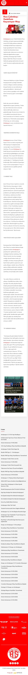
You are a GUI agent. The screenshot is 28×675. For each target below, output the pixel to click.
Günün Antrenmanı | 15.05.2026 (9, 531)
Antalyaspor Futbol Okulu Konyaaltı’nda (11, 465)
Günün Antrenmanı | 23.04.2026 (9, 593)
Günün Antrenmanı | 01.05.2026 (9, 571)
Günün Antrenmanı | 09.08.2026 (9, 474)
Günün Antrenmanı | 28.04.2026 (9, 580)
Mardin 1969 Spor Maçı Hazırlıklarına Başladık (12, 471)
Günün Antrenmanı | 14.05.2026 (9, 534)
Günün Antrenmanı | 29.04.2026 (9, 577)
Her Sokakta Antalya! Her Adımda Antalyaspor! (13, 499)
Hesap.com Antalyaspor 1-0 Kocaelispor (11, 524)
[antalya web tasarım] (9, 673)
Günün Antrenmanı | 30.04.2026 (9, 574)
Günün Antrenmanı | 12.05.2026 (9, 540)
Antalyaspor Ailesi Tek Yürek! (8, 505)
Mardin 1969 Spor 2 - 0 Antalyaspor (10, 452)
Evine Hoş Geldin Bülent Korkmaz (9, 502)
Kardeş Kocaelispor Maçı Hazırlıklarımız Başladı (13, 544)
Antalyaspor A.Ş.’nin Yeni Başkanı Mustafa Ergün (13, 511)
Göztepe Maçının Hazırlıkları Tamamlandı (11, 590)
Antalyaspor (6, 39)
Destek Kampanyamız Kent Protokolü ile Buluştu (13, 489)
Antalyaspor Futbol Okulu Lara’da (9, 458)
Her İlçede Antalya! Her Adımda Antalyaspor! (12, 495)
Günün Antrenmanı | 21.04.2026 (9, 600)
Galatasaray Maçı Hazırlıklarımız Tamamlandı (12, 550)
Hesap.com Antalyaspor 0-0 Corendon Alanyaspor (14, 563)
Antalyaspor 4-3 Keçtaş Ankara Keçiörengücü (12, 478)
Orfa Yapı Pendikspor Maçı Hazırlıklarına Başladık (13, 446)
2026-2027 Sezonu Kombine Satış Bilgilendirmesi (13, 481)
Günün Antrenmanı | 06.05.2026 (9, 556)
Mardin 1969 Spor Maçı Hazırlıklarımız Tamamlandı (14, 455)
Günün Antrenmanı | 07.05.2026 (9, 553)
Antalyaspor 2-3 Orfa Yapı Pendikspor (10, 434)
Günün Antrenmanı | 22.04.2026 (9, 596)
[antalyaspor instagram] (15, 663)
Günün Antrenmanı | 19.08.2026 (9, 442)
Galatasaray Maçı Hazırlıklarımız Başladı (11, 560)
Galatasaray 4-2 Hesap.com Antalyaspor (11, 547)
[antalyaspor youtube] (18, 663)
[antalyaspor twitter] (13, 663)
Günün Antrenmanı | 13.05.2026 (9, 537)
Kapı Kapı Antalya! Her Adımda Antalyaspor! (12, 492)
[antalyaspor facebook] (10, 663)
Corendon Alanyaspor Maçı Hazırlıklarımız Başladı (13, 584)
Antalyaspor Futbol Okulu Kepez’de (10, 449)
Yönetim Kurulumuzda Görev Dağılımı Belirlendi (13, 508)
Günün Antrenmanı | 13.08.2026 (9, 462)
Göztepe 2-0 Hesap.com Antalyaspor (10, 587)
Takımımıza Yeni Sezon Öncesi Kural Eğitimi (12, 468)
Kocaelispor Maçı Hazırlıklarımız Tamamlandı (12, 528)
